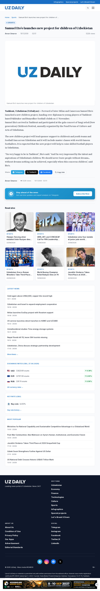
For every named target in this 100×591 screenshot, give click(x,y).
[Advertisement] (50, 584)
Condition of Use (13, 531)
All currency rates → (15, 387)
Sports (14, 17)
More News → (12, 354)
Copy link (61, 172)
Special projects (72, 2)
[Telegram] (39, 561)
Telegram (19, 172)
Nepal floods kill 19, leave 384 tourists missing (27, 337)
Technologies (57, 497)
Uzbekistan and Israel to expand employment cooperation (32, 304)
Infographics (58, 2)
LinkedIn (55, 543)
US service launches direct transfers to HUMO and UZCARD (32, 321)
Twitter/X (32, 172)
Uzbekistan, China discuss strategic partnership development (33, 346)
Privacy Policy (11, 535)
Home (7, 17)
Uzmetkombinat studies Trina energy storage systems (30, 329)
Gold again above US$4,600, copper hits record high (29, 296)
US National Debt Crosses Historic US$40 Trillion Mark (30, 460)
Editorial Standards (14, 547)
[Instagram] (46, 561)
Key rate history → (14, 410)
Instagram (56, 531)
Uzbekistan (56, 485)
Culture (54, 501)
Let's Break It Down (87, 2)
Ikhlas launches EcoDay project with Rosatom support (30, 313)
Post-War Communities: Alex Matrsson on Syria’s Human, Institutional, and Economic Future (46, 435)
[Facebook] (53, 561)
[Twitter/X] (60, 561)
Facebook (47, 172)
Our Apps (9, 539)
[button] (88, 8)
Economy (55, 489)
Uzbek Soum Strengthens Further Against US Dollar (29, 451)
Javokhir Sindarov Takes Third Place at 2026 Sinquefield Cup (33, 443)
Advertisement (12, 543)
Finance (54, 493)
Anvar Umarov (11, 34)
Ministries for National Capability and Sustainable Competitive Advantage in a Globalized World (48, 426)
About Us (9, 527)
